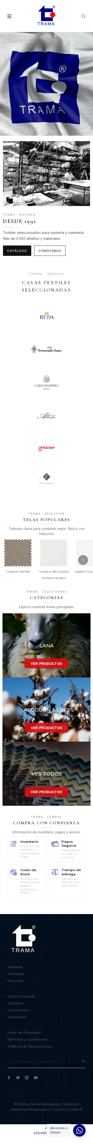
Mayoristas (16, 1017)
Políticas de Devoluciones (29, 1046)
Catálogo (17, 251)
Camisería (15, 974)
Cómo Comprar (21, 996)
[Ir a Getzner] (46, 448)
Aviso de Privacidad (24, 1032)
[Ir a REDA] (46, 316)
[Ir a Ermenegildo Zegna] (46, 349)
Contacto (15, 1003)
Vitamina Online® (67, 1109)
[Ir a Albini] (46, 415)
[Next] (83, 560)
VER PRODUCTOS (46, 664)
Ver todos (15, 980)
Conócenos (49, 251)
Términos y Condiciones (28, 1039)
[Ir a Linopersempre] (46, 481)
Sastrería (14, 967)
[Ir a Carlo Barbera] (46, 382)
